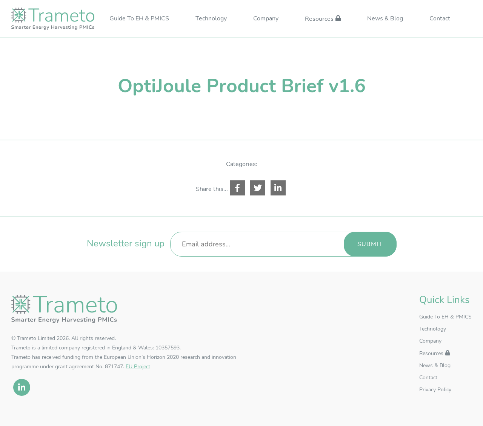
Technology (211, 19)
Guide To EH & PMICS (139, 19)
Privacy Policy (435, 389)
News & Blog (385, 19)
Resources (319, 19)
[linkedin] (21, 387)
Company (265, 19)
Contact (439, 19)
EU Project (138, 366)
